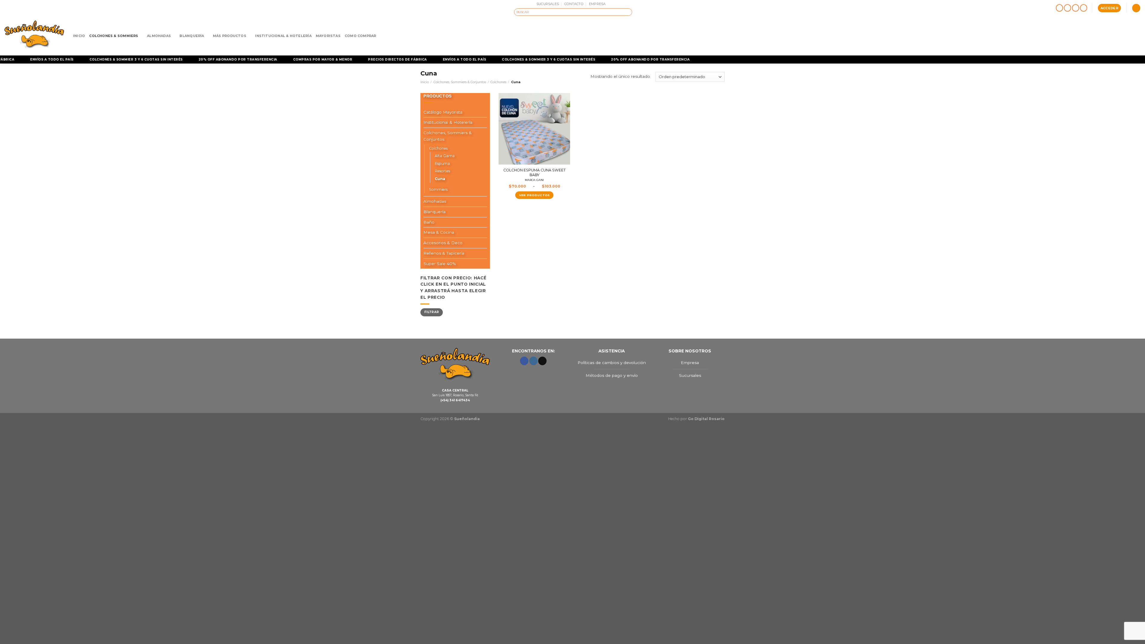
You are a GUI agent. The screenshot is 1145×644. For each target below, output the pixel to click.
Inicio (79, 36)
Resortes (442, 171)
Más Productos (229, 36)
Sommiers (438, 189)
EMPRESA (597, 4)
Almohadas (159, 36)
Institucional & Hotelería (283, 36)
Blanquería (192, 36)
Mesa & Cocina (438, 232)
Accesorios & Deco (442, 242)
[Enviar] (628, 12)
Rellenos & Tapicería (443, 253)
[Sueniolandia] (34, 36)
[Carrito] (1136, 8)
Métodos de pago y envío (612, 375)
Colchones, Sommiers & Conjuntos (460, 82)
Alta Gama (445, 156)
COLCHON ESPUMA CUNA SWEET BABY (534, 175)
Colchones (498, 82)
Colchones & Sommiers (113, 36)
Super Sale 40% (439, 263)
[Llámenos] (1083, 8)
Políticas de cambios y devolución (612, 362)
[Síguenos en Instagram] (1067, 8)
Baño (428, 222)
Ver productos (534, 195)
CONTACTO (573, 4)
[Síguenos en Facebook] (1059, 8)
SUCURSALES (547, 4)
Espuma (442, 163)
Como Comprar (360, 36)
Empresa (690, 362)
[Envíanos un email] (1075, 8)
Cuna (440, 179)
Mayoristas (328, 36)
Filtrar (431, 312)
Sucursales (690, 375)
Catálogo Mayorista (442, 112)
